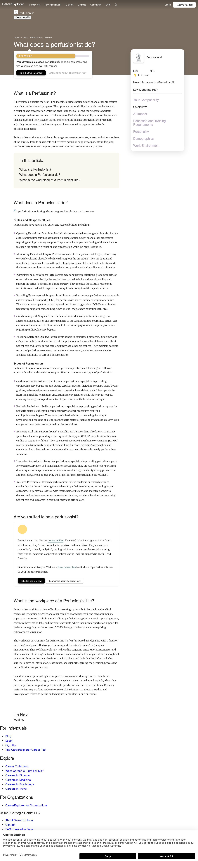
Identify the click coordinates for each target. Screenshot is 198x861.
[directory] (66, 170)
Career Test (34, 4)
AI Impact (140, 114)
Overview (140, 107)
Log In (168, 4)
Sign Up (10, 745)
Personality (141, 131)
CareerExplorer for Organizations (26, 805)
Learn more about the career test (67, 73)
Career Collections (17, 766)
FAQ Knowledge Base (19, 829)
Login (9, 740)
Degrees (82, 4)
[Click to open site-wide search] (116, 5)
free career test (67, 567)
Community (95, 4)
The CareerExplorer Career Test (25, 749)
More (108, 4)
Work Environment (146, 145)
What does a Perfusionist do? (39, 174)
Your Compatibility (146, 100)
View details (22, 17)
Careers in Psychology (19, 784)
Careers (70, 4)
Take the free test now (31, 580)
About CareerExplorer (19, 820)
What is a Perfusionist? (35, 169)
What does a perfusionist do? (54, 44)
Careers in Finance (17, 775)
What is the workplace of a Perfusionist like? (49, 179)
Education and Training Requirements (149, 122)
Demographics (143, 138)
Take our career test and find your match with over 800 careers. (51, 64)
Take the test (184, 4)
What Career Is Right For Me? (24, 771)
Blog (8, 736)
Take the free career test (31, 72)
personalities (55, 540)
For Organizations (53, 4)
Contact (10, 825)
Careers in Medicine (18, 780)
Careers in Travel (16, 788)
